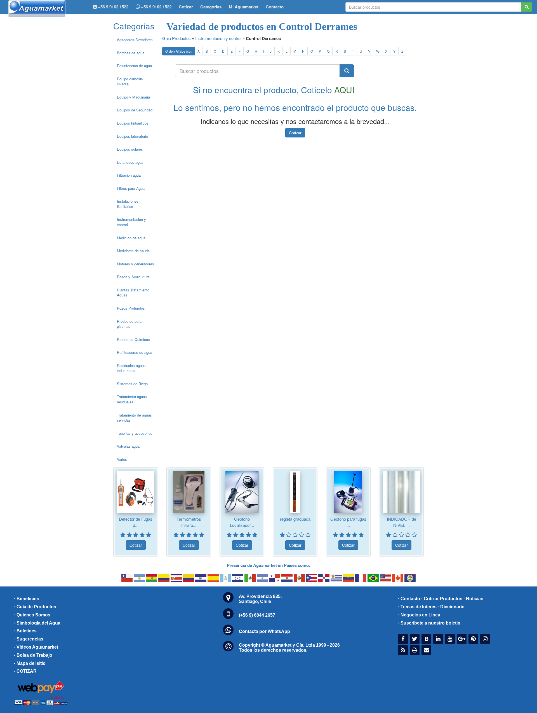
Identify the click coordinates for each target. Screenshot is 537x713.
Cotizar (186, 7)
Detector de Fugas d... (135, 522)
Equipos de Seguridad (134, 110)
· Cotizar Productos (441, 598)
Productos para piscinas (129, 324)
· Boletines (25, 630)
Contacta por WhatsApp (264, 631)
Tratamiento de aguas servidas (134, 417)
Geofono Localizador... (242, 522)
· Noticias (473, 598)
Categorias (211, 7)
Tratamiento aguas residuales (132, 399)
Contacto (275, 7)
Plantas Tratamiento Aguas (133, 292)
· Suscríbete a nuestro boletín (429, 623)
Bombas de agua (130, 52)
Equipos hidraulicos (133, 123)
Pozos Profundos (131, 308)
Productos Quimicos (133, 339)
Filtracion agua (129, 175)
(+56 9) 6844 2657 (257, 615)
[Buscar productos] (347, 70)
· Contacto (409, 598)
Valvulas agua (128, 446)
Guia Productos (176, 38)
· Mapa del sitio (30, 663)
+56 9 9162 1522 (155, 7)
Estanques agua (130, 162)
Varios (122, 459)
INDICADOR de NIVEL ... (401, 522)
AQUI (344, 90)
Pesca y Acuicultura (133, 276)
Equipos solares (130, 149)
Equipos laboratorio (132, 136)
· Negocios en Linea (419, 615)
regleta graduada (295, 519)
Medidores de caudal (133, 250)
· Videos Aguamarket (36, 647)
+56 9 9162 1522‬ (112, 7)
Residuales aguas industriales (131, 368)
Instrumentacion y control (131, 222)
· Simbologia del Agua (37, 623)
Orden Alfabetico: (178, 51)
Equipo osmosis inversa (130, 81)
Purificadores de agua (134, 352)
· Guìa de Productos (35, 606)
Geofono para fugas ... (348, 522)
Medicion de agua (131, 237)
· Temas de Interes (417, 606)
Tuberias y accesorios (134, 433)
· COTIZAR (25, 671)
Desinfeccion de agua (134, 65)
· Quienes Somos (32, 615)
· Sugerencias (28, 639)
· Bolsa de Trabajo (33, 655)
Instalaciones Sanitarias (127, 203)
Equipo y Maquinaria (133, 97)
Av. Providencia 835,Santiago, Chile (260, 599)
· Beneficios (26, 598)
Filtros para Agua (131, 188)
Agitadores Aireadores (135, 39)
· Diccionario (451, 606)
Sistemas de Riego (132, 383)
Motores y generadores (135, 264)
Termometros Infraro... (188, 522)
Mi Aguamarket (243, 7)
